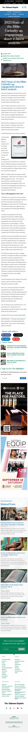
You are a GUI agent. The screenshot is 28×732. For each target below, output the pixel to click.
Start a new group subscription (18, 690)
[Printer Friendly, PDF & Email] (5, 591)
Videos (16, 672)
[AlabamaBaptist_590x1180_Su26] (14, 463)
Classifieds (21, 14)
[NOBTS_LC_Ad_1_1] (14, 409)
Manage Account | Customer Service (20, 698)
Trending (14, 14)
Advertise (4, 672)
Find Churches (5, 676)
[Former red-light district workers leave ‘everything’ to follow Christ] (3, 354)
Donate (3, 662)
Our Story (4, 664)
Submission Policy (5, 696)
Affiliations (4, 669)
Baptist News (6, 58)
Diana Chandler (15, 56)
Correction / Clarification (7, 694)
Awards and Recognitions (7, 667)
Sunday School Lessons (19, 661)
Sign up (23, 378)
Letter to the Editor (5, 687)
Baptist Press (6, 56)
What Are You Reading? (6, 691)
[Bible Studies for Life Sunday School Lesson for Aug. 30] (3, 362)
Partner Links (4, 671)
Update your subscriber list (20, 694)
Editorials (17, 662)
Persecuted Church (18, 671)
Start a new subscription (19, 684)
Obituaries (17, 667)
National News (7, 60)
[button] (25, 7)
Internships (4, 674)
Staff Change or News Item (7, 686)
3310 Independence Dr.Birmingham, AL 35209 (14, 718)
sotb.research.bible (19, 315)
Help (19, 722)
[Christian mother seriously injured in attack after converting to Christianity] (3, 347)
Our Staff (3, 666)
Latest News (7, 14)
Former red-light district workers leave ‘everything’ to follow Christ (15, 354)
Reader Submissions (6, 689)
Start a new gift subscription (20, 687)
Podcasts (17, 666)
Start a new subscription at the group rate (20, 692)
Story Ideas (4, 684)
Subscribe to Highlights (19, 696)
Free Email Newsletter (14, 16)
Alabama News (18, 664)
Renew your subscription (20, 686)
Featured (13, 58)
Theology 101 (17, 669)
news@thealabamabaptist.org (14, 726)
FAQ (21, 722)
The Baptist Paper (19, 1)
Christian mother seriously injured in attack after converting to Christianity (17, 346)
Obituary (3, 692)
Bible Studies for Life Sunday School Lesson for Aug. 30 (16, 361)
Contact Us (4, 661)
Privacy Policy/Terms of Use (11, 722)
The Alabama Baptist (9, 1)
